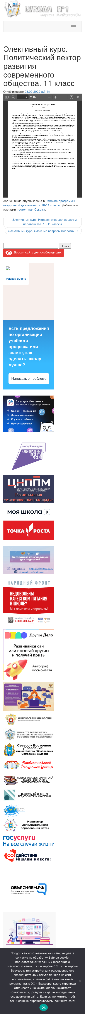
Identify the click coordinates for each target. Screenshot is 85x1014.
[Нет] (79, 981)
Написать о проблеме (28, 378)
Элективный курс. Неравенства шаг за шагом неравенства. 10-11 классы (42, 221)
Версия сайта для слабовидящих (36, 252)
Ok (44, 1007)
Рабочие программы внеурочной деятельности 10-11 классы (39, 202)
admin (45, 91)
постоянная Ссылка (31, 209)
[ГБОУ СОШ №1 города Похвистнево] (42, 8)
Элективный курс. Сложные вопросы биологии (43, 231)
